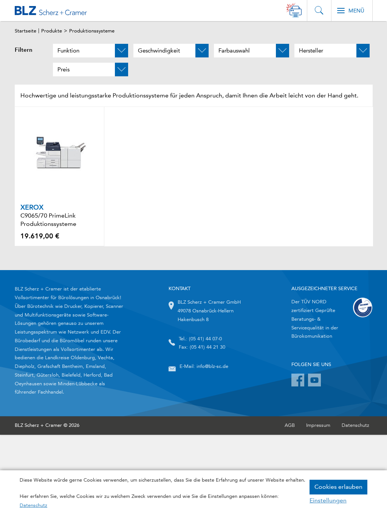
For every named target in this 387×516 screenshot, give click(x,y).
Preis (63, 69)
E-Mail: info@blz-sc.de (204, 366)
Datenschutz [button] (33, 505)
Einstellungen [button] (328, 500)
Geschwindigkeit (159, 50)
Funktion (68, 50)
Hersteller (311, 50)
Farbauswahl (234, 50)
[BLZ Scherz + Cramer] (51, 10)
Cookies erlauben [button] (338, 486)
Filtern (24, 49)
